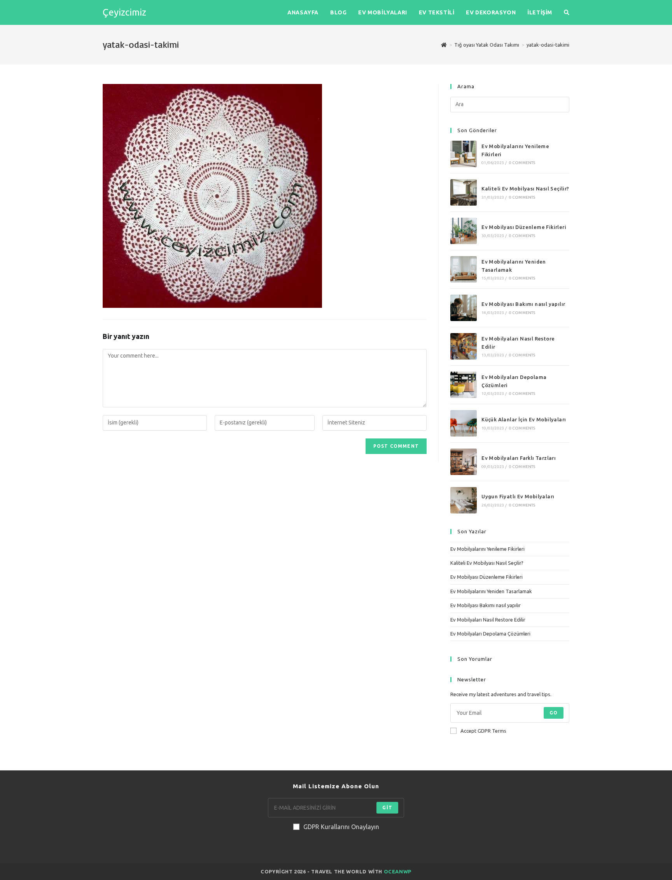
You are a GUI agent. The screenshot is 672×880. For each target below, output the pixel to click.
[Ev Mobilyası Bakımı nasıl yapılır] (463, 308)
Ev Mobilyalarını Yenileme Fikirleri (487, 549)
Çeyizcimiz (124, 12)
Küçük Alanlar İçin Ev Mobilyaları (523, 419)
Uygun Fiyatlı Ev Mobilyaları (517, 496)
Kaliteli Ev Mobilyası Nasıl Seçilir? (525, 188)
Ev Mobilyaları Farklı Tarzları (518, 458)
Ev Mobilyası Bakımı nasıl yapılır (523, 304)
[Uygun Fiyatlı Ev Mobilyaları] (463, 500)
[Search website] (566, 12)
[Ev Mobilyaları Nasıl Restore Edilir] (463, 346)
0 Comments (522, 163)
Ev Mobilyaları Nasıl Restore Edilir (487, 619)
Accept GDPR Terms (483, 730)
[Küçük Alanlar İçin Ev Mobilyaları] (463, 423)
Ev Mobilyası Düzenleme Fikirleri (523, 227)
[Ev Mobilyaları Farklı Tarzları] (463, 462)
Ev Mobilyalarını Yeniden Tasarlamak (491, 591)
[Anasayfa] (444, 44)
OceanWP (397, 871)
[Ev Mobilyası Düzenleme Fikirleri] (463, 231)
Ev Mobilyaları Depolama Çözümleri (490, 633)
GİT (387, 807)
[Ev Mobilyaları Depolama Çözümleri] (463, 385)
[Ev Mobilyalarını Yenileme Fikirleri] (463, 154)
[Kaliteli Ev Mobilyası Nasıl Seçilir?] (463, 192)
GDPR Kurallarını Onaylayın (341, 826)
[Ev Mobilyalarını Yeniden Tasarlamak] (463, 269)
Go (554, 712)
